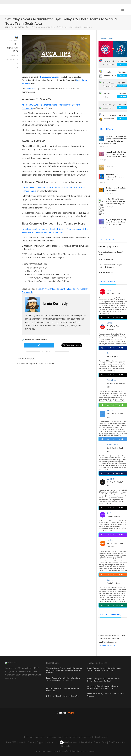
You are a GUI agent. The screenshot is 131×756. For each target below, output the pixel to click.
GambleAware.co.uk (107, 645)
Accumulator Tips (12, 60)
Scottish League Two (69, 289)
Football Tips (19, 27)
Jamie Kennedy (55, 303)
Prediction (122, 64)
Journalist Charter (26, 742)
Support (40, 742)
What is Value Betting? (106, 260)
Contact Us (52, 742)
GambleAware (70, 742)
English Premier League (48, 289)
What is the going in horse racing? (110, 247)
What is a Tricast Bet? (106, 272)
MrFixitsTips (9, 27)
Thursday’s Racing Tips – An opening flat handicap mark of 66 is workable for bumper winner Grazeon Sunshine (64, 670)
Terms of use (100, 742)
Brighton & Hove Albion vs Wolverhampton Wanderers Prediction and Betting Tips (115, 201)
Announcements (12, 64)
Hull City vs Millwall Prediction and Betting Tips (62, 696)
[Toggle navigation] (123, 9)
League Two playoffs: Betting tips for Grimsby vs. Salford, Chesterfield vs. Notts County (116, 154)
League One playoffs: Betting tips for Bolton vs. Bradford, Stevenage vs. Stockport (116, 222)
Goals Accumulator (49, 77)
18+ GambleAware (100, 737)
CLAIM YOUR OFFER (112, 317)
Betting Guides (107, 239)
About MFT (11, 742)
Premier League (29, 191)
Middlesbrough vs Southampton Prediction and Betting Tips (115, 177)
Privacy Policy (85, 742)
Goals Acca (31, 88)
